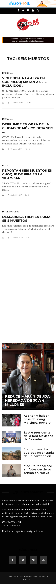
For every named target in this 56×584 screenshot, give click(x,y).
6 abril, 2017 (16, 195)
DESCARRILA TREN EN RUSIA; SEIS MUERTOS (26, 219)
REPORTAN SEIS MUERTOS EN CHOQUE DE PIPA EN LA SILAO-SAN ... (27, 174)
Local (5, 165)
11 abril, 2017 (16, 149)
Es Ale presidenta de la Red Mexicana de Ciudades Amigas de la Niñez (38, 438)
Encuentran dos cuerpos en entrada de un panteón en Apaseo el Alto (39, 454)
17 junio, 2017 (16, 102)
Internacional (10, 211)
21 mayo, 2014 (17, 237)
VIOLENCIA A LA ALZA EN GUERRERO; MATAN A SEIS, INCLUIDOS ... (24, 82)
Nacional (7, 73)
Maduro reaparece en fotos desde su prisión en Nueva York (38, 471)
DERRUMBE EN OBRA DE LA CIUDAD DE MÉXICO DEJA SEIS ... (27, 128)
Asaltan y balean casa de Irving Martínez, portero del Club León (37, 421)
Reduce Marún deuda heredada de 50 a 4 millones (27, 400)
